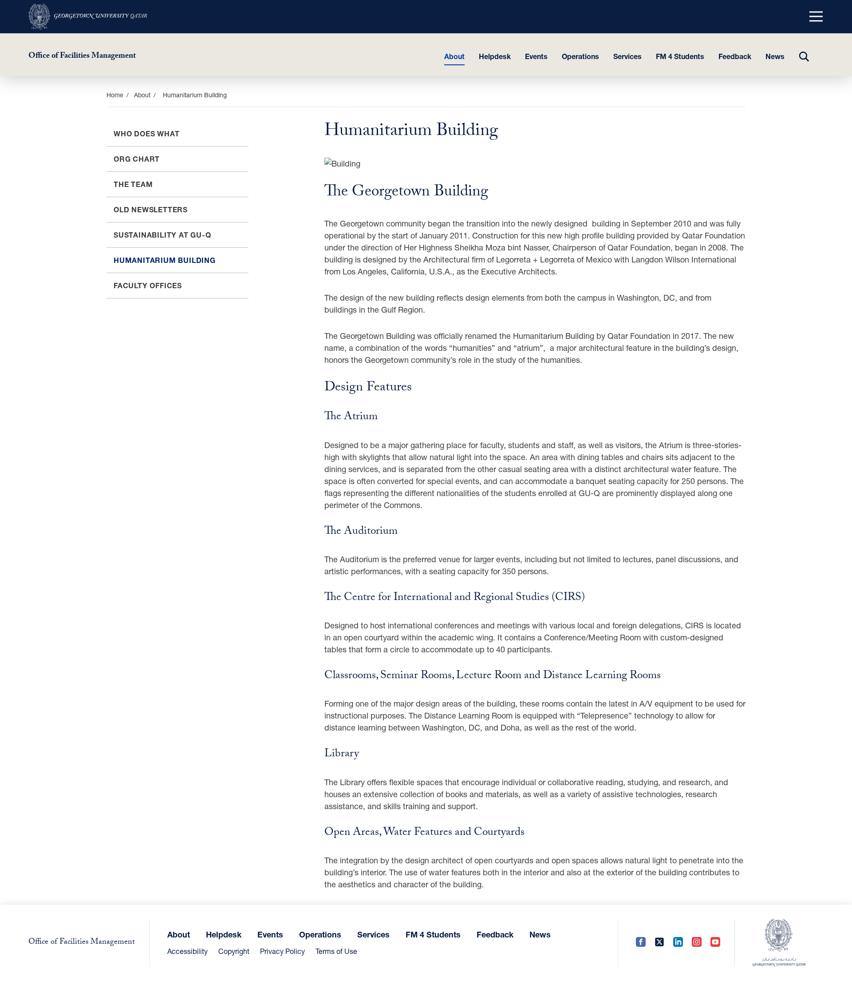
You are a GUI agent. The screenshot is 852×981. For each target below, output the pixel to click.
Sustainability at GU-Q (162, 234)
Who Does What (146, 133)
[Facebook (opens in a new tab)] (641, 942)
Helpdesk (495, 56)
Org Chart (137, 159)
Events (536, 56)
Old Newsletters (151, 209)
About (454, 56)
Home (114, 95)
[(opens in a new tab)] (87, 17)
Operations (580, 56)
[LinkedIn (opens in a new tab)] (678, 942)
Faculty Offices (148, 285)
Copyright (233, 951)
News (775, 56)
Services (627, 56)
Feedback (734, 56)
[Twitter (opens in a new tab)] (659, 942)
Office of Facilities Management (82, 57)
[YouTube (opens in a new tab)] (715, 942)
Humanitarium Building (165, 260)
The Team (133, 184)
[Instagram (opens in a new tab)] (697, 942)
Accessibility (187, 951)
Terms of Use (336, 951)
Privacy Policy (282, 951)
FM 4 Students (680, 56)
